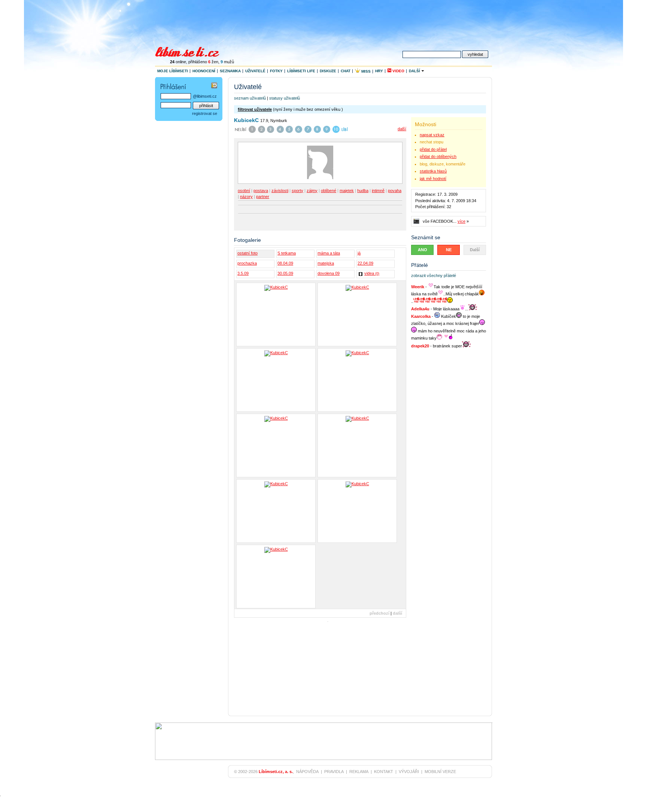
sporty (297, 190)
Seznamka (230, 71)
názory (246, 196)
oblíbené (328, 190)
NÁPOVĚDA (307, 771)
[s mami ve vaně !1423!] (357, 511)
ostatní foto (247, 253)
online (178, 62)
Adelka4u (420, 309)
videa (371, 273)
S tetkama (286, 253)
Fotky (276, 71)
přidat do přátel (433, 149)
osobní (244, 190)
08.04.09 (285, 263)
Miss (365, 71)
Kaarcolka (421, 316)
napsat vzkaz (432, 135)
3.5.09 (243, 273)
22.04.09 (365, 263)
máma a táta (329, 253)
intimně (378, 190)
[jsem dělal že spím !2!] (357, 314)
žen (213, 62)
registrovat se (204, 113)
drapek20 (420, 346)
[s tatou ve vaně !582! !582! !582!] (276, 445)
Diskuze (328, 71)
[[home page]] (192, 51)
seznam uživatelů (250, 98)
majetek (347, 190)
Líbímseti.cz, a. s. (276, 771)
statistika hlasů (433, 171)
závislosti (279, 190)
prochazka (247, 263)
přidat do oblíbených (438, 156)
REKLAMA (358, 771)
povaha (394, 190)
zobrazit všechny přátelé (433, 275)
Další (415, 71)
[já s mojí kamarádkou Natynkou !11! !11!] (357, 380)
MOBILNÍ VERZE (440, 771)
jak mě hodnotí (433, 178)
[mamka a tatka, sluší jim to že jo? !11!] (276, 314)
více (461, 221)
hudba (362, 190)
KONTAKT (383, 771)
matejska (326, 263)
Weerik (417, 287)
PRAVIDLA (334, 771)
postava (260, 190)
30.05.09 (285, 273)
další (402, 129)
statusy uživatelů (284, 98)
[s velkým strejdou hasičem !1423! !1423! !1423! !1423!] (357, 445)
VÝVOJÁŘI (409, 771)
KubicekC (246, 120)
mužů (227, 62)
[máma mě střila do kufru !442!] (276, 511)
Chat (345, 71)
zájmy (312, 190)
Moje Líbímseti (172, 71)
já (359, 253)
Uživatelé (255, 71)
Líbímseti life (301, 71)
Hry (379, 71)
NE (449, 249)
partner (262, 196)
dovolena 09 (329, 273)
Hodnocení (203, 71)
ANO (422, 249)
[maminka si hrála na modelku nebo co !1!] (276, 380)
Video (397, 71)
